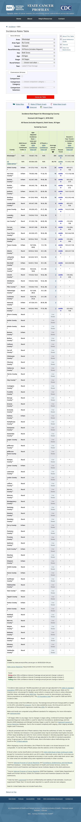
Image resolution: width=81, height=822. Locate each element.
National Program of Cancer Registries (27, 763)
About (29, 19)
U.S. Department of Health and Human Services (24, 808)
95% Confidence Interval (33, 147)
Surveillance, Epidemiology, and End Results (57, 763)
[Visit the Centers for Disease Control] (66, 7)
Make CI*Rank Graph (38, 104)
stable (60, 156)
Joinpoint (28, 705)
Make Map (20, 104)
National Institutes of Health (51, 808)
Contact (61, 19)
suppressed (22, 780)
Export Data (47, 107)
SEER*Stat (32, 694)
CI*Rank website (21, 741)
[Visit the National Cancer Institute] (15, 7)
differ (43, 707)
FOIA (38, 799)
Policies (21, 799)
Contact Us (69, 799)
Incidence (12, 27)
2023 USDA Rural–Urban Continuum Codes (58, 752)
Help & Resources (45, 19)
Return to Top (11, 792)
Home (18, 19)
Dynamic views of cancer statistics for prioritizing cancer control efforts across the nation (40, 13)
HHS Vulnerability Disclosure (53, 799)
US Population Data (44, 696)
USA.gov (44, 810)
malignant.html (15, 713)
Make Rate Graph (59, 104)
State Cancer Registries (15, 667)
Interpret (33, 107)
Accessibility (30, 799)
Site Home (12, 799)
